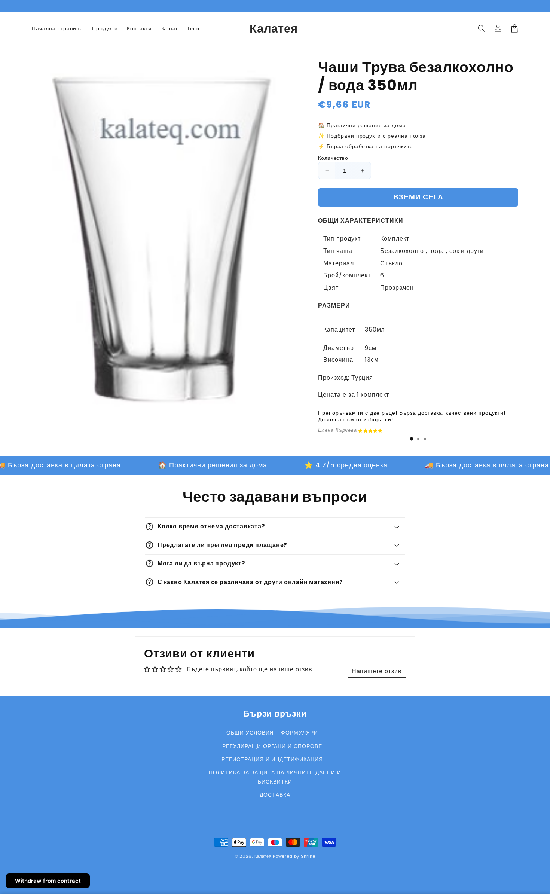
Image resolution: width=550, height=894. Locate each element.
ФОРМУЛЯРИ (299, 732)
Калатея (263, 856)
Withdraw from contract (48, 880)
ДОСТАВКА (275, 795)
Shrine (308, 856)
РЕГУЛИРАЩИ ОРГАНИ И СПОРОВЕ (272, 746)
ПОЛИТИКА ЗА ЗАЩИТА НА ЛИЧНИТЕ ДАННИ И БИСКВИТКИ (275, 777)
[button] (481, 28)
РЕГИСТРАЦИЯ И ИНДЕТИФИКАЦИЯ (272, 759)
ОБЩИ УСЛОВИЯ (250, 732)
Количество (333, 158)
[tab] (411, 439)
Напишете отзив (377, 671)
